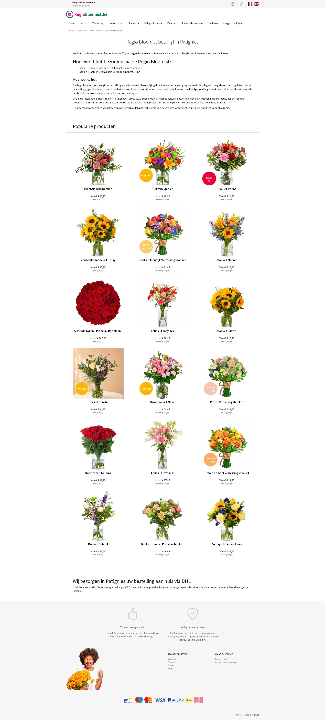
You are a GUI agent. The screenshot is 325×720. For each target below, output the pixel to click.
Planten (171, 23)
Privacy (171, 665)
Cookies (171, 662)
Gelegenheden (152, 23)
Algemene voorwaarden (225, 662)
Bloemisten (81, 30)
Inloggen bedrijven (233, 23)
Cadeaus (213, 23)
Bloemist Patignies (114, 30)
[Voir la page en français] (250, 3)
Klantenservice (221, 659)
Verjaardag (98, 23)
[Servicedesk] (241, 4)
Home (71, 30)
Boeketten (115, 23)
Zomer (72, 23)
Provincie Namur (96, 30)
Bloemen (133, 23)
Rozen (84, 23)
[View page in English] (256, 3)
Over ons (172, 659)
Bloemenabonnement (192, 23)
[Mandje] (233, 4)
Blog (170, 668)
